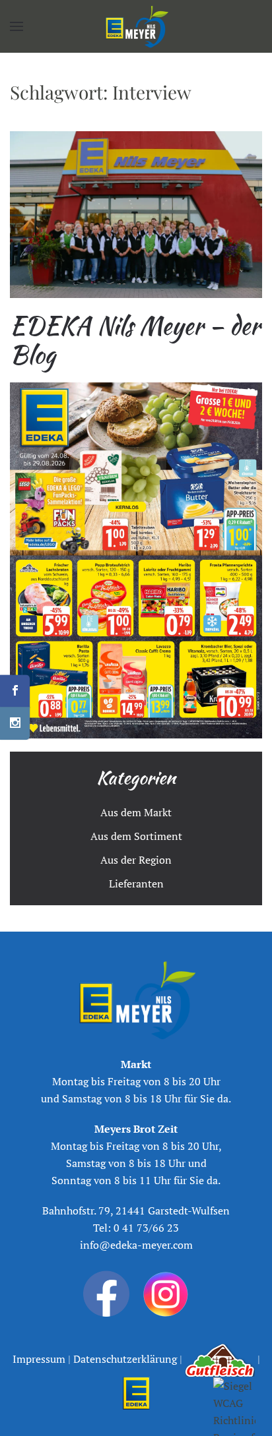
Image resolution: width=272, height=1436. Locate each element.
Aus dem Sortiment (136, 836)
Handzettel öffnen (136, 560)
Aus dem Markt (136, 812)
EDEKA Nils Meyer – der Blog (135, 340)
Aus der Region (136, 860)
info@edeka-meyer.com (136, 1245)
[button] (16, 26)
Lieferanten (136, 883)
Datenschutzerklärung (124, 1359)
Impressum (40, 1359)
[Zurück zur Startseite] (136, 26)
